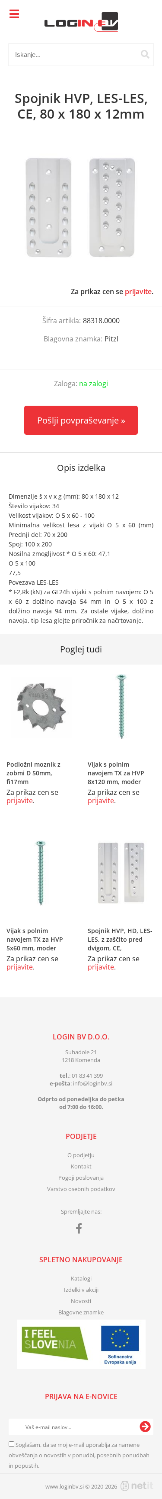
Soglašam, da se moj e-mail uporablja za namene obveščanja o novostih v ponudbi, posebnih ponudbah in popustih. (79, 1455)
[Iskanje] (145, 54)
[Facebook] (81, 1230)
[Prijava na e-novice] (145, 1427)
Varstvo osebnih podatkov (81, 1189)
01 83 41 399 (87, 1075)
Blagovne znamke (81, 1312)
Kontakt (81, 1166)
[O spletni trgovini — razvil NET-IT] (137, 1486)
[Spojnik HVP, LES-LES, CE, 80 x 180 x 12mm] (81, 207)
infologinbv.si (92, 1083)
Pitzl (111, 339)
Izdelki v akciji (81, 1290)
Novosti (81, 1301)
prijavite (138, 291)
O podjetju (81, 1155)
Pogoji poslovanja (81, 1177)
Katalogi (81, 1278)
